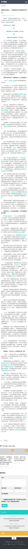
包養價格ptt (21, 94)
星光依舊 (3, 5)
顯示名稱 (4, 488)
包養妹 (23, 235)
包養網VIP (14, 149)
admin (4, 15)
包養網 (5, 110)
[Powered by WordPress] (8, 544)
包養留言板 (11, 80)
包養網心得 (15, 276)
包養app (8, 133)
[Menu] (26, 2)
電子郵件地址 (18, 488)
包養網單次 (13, 192)
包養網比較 (17, 429)
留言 (3, 477)
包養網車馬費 (22, 237)
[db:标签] (5, 440)
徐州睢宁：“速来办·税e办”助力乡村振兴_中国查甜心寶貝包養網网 (20, 458)
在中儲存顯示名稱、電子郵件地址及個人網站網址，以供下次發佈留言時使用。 (14, 500)
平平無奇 (4, 2)
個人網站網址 (5, 493)
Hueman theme (21, 544)
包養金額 (20, 169)
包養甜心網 (20, 232)
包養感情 (3, 171)
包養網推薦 (4, 370)
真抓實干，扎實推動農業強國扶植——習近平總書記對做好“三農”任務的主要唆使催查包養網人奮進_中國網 (6, 460)
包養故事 (7, 126)
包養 (9, 22)
